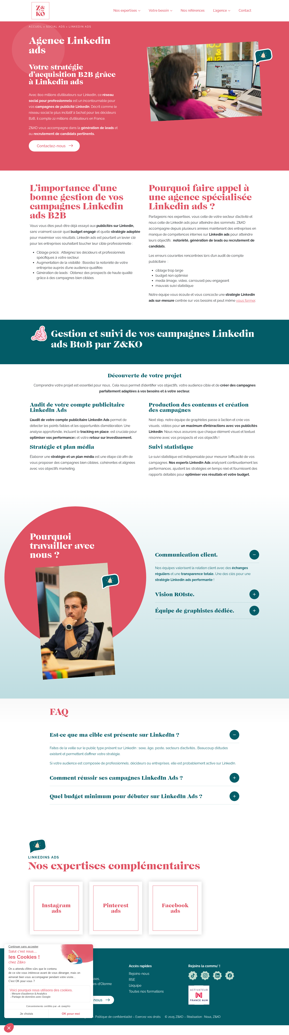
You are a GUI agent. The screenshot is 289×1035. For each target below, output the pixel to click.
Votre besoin (159, 10)
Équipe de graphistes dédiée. (194, 610)
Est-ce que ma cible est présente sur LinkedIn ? (114, 734)
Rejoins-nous (139, 974)
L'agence (220, 10)
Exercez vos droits (148, 1016)
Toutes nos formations (146, 991)
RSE (132, 980)
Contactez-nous (51, 146)
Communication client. (186, 554)
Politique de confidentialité (113, 1016)
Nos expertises (125, 10)
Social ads (55, 26)
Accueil (35, 26)
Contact (245, 10)
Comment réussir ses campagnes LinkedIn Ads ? (116, 777)
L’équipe (135, 986)
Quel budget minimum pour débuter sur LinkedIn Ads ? (126, 796)
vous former (245, 301)
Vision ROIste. (174, 594)
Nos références (193, 10)
